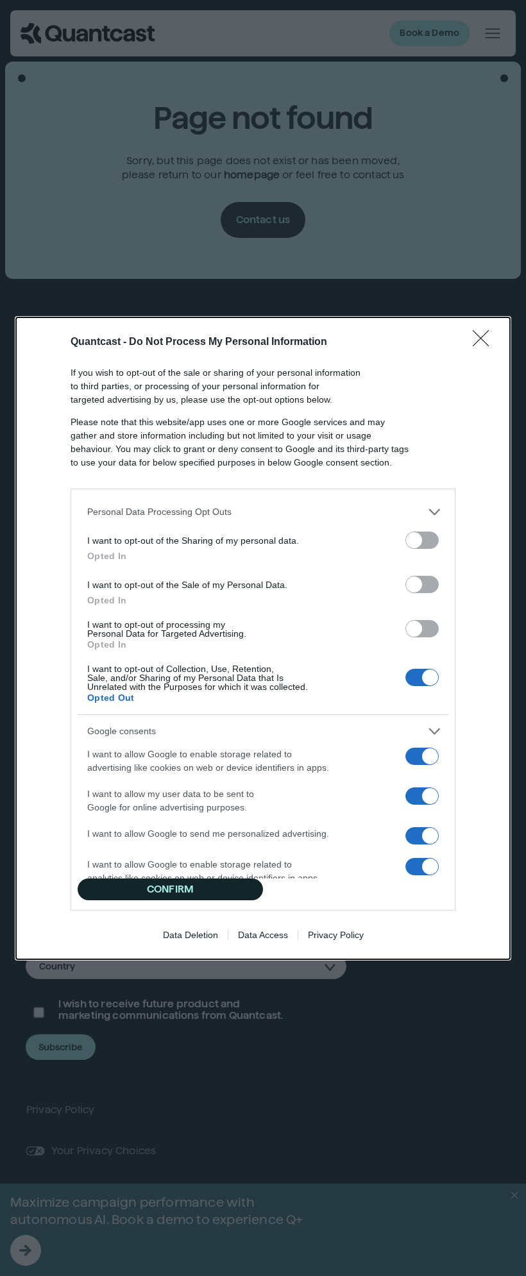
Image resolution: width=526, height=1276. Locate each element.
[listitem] (263, 512)
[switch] (422, 540)
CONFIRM (170, 889)
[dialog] (263, 638)
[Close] (485, 342)
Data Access (263, 935)
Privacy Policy (336, 935)
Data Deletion (190, 935)
